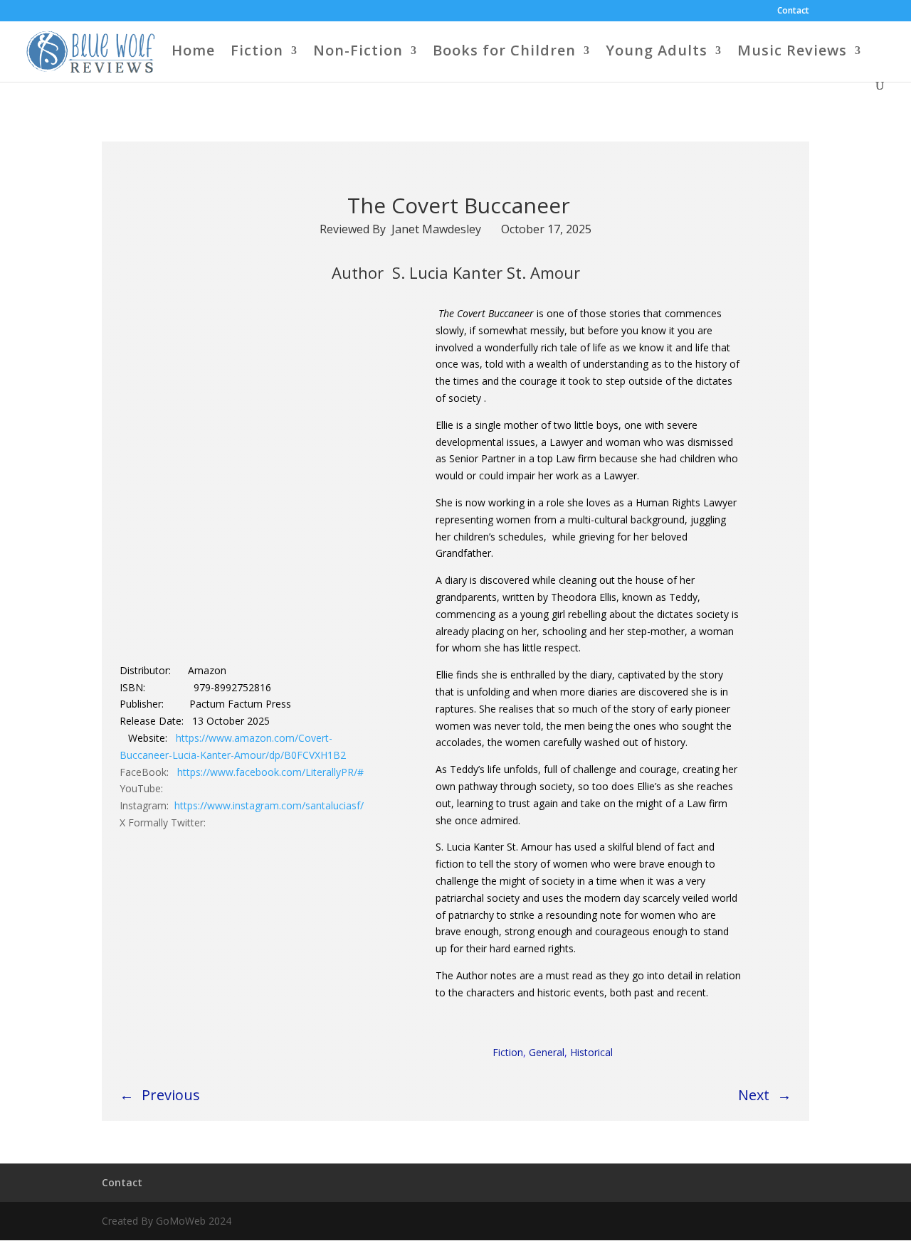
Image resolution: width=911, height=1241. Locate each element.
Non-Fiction (358, 53)
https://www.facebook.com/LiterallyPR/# (270, 772)
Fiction (257, 53)
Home (193, 53)
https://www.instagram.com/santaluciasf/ (269, 805)
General (546, 1052)
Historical (591, 1052)
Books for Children (504, 53)
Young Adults (656, 53)
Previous (171, 1094)
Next (753, 1094)
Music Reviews (792, 53)
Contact (793, 11)
